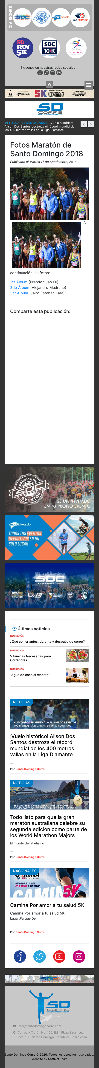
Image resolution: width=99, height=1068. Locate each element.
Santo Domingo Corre (30, 688)
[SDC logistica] (49, 409)
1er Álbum (19, 201)
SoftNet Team (57, 978)
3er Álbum (19, 212)
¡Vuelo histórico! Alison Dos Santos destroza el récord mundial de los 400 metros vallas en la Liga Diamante (42, 665)
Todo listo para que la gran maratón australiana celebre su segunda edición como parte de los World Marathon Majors (48, 746)
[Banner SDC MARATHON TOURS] (49, 505)
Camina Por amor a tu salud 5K (47, 825)
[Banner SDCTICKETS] (49, 457)
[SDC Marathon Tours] (49, 898)
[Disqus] (49, 309)
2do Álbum (19, 207)
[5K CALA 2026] (49, 13)
